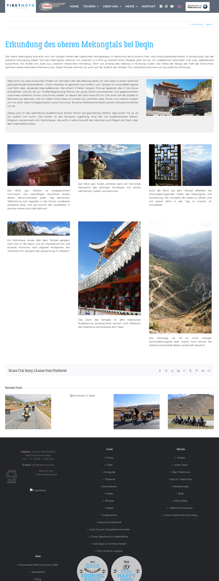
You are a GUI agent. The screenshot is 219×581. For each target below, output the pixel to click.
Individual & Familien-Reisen (109, 543)
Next (208, 24)
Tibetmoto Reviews (180, 507)
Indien (109, 493)
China (109, 457)
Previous (197, 24)
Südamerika (109, 515)
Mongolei (109, 472)
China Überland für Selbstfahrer (109, 536)
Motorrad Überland (109, 522)
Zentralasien (109, 486)
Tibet (110, 464)
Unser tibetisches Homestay (181, 515)
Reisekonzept (181, 486)
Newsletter (38, 571)
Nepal (109, 507)
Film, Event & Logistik (110, 550)
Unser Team (181, 464)
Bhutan (109, 500)
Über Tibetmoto (181, 472)
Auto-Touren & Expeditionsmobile (110, 529)
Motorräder (181, 500)
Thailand (110, 479)
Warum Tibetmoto (181, 479)
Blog (38, 579)
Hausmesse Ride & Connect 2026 (38, 564)
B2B (181, 493)
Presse (181, 457)
